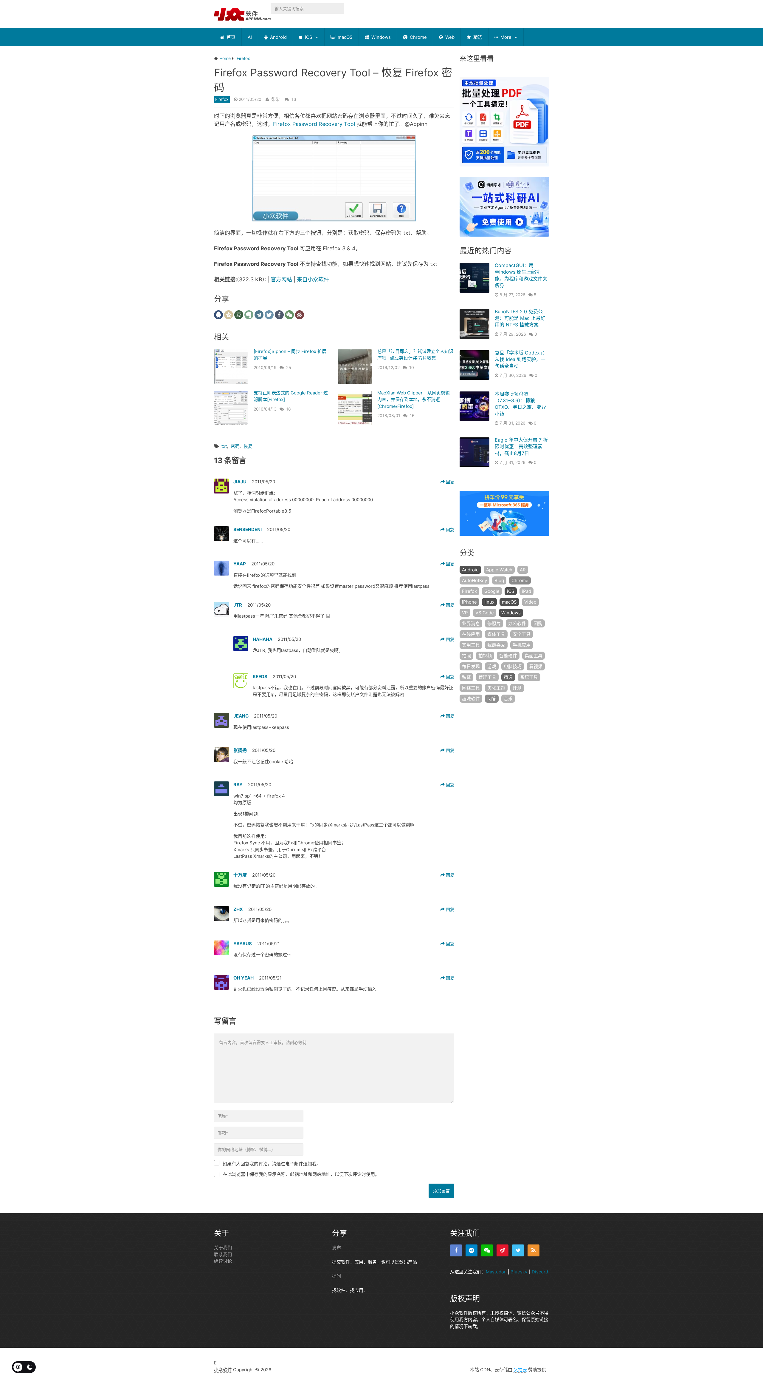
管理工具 (487, 677)
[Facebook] (456, 1250)
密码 (235, 446)
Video (530, 602)
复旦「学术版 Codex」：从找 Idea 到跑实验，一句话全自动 (521, 359)
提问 (336, 1276)
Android (278, 37)
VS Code (484, 613)
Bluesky (519, 1272)
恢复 (248, 446)
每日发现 (471, 666)
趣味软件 (471, 698)
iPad (526, 591)
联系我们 (223, 1254)
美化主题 (496, 688)
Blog (499, 580)
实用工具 (471, 645)
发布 (336, 1247)
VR (465, 613)
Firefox (222, 99)
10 (411, 367)
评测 (517, 688)
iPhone (469, 602)
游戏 (491, 666)
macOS (344, 37)
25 (288, 367)
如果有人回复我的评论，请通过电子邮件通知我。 (272, 1164)
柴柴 (275, 99)
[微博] (502, 1250)
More (505, 37)
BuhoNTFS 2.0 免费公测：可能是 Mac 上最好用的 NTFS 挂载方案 (520, 318)
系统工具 (529, 677)
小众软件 (223, 1369)
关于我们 (223, 1247)
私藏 (466, 677)
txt (224, 446)
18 (288, 408)
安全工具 (522, 634)
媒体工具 (496, 634)
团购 (538, 623)
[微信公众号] (487, 1250)
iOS (308, 37)
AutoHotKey (474, 580)
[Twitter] (518, 1250)
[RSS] (533, 1250)
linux (489, 602)
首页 (230, 37)
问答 (491, 698)
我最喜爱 (496, 645)
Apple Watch (499, 570)
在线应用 (471, 634)
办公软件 (517, 623)
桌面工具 (533, 655)
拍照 (466, 655)
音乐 (508, 698)
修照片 (494, 623)
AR (523, 570)
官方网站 (281, 279)
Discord (540, 1272)
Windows (380, 37)
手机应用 (522, 645)
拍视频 (485, 655)
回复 (449, 481)
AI (250, 37)
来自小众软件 (313, 279)
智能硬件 (508, 655)
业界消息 (471, 623)
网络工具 (471, 688)
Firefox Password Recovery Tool (314, 124)
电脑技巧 (513, 666)
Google (492, 591)
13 (293, 99)
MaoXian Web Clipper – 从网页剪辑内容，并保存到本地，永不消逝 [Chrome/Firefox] (413, 399)
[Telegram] (471, 1250)
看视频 (535, 666)
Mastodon (496, 1272)
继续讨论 (223, 1261)
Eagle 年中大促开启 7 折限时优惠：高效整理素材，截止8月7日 (521, 446)
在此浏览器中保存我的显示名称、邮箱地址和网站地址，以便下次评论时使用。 (301, 1174)
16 (412, 415)
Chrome (418, 37)
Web (449, 37)
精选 (477, 37)
